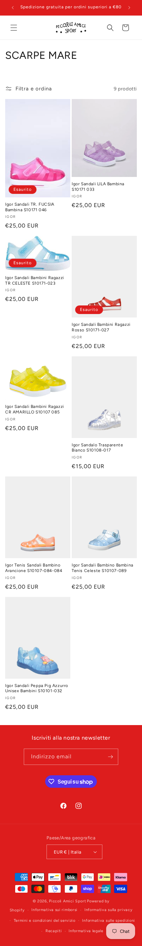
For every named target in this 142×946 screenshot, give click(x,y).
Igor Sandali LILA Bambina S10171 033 (98, 186)
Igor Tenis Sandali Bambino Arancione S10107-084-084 (33, 568)
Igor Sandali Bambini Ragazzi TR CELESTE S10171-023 (34, 280)
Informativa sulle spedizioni (108, 920)
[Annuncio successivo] (129, 7)
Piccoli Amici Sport (67, 901)
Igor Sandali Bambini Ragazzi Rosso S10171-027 (101, 327)
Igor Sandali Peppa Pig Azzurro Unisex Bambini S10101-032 (36, 688)
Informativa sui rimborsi (54, 910)
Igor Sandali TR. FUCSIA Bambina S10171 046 (29, 207)
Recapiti (53, 931)
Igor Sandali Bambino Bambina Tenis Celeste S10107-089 (102, 568)
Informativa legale (86, 931)
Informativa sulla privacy (108, 910)
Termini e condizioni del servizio (44, 920)
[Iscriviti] (110, 757)
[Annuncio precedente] (12, 7)
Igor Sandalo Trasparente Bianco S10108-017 (97, 448)
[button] (13, 27)
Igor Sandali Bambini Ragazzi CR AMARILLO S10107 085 (34, 409)
